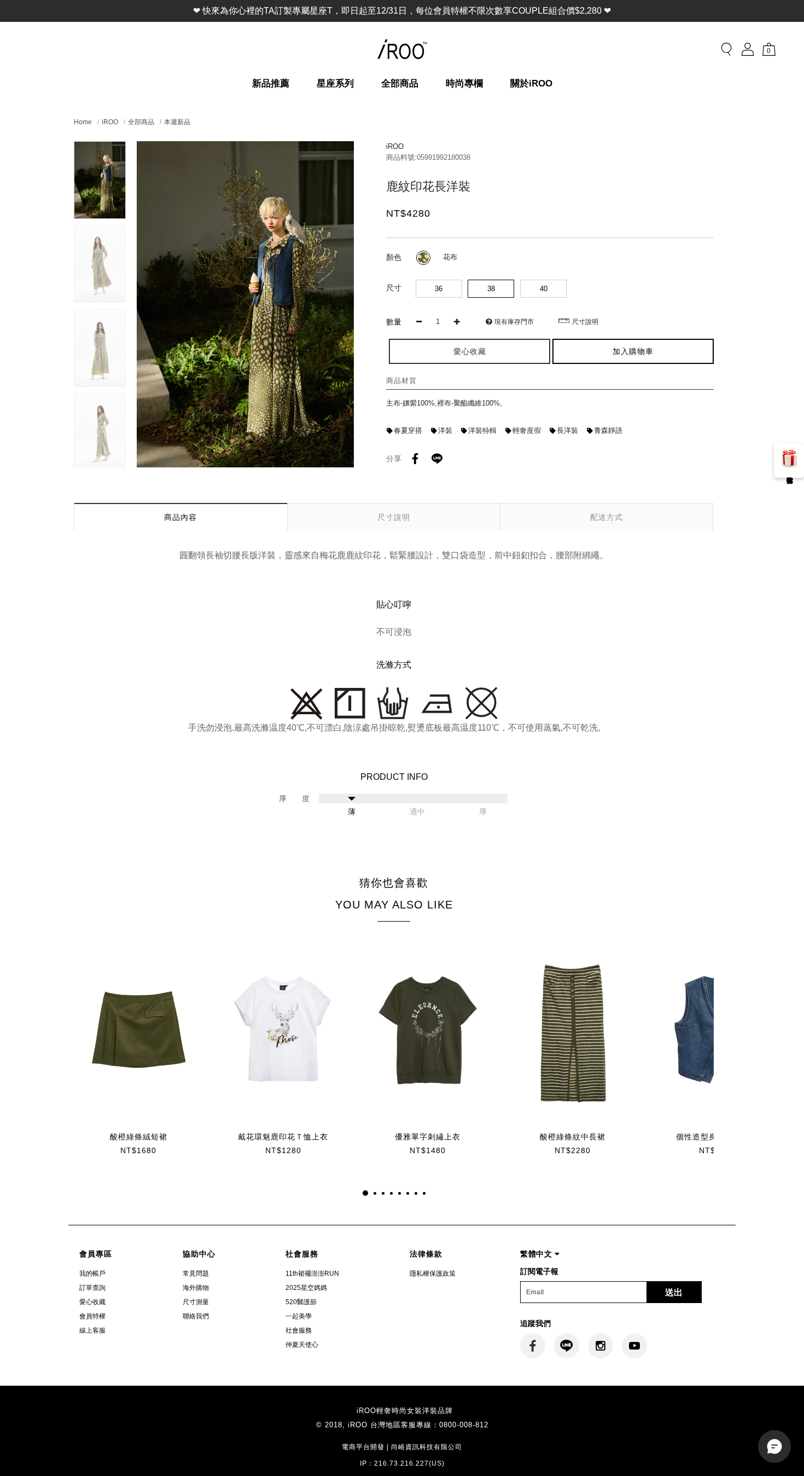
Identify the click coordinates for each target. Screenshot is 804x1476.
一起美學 (299, 1316)
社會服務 (299, 1330)
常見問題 (196, 1273)
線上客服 (92, 1330)
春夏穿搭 (408, 430)
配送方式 (606, 517)
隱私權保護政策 (433, 1273)
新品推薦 (270, 83)
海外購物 (196, 1288)
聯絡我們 (196, 1316)
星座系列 (335, 83)
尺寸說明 (585, 322)
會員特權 (92, 1316)
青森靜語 (608, 430)
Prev (100, 148)
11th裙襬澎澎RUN (312, 1273)
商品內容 (180, 517)
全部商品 (399, 83)
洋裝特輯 (482, 430)
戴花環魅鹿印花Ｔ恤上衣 (283, 1136)
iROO (110, 122)
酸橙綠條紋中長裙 (572, 1136)
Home (83, 122)
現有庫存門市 (514, 322)
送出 (674, 1292)
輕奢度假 (526, 430)
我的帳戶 (92, 1273)
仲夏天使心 (302, 1344)
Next (100, 460)
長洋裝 (567, 430)
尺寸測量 (196, 1302)
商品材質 (401, 381)
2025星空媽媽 (306, 1288)
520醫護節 (301, 1302)
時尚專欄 (464, 83)
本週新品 (177, 122)
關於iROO (531, 83)
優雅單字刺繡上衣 (428, 1136)
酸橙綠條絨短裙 (138, 1136)
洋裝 (445, 430)
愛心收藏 (92, 1302)
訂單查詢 (92, 1288)
